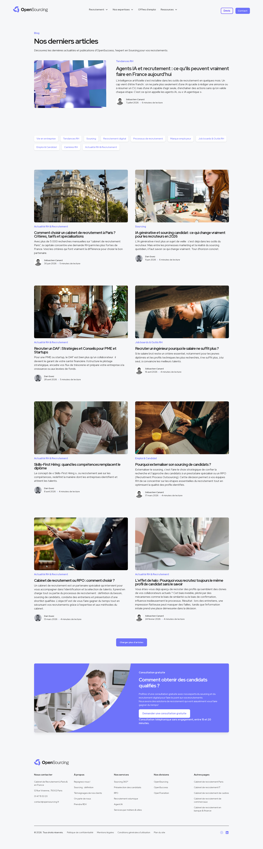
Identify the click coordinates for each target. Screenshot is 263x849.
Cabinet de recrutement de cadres (211, 793)
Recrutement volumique (126, 798)
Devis (227, 10)
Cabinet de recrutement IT (207, 787)
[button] (98, 9)
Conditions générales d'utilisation (133, 832)
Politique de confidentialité (80, 832)
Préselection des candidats (127, 787)
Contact (242, 10)
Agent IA (118, 804)
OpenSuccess (161, 787)
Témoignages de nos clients (88, 793)
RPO (116, 793)
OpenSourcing (161, 781)
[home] (30, 9)
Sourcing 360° (121, 781)
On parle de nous (82, 798)
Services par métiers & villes (128, 810)
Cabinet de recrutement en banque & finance (207, 809)
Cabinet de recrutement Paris (208, 781)
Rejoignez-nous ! (82, 781)
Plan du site (159, 832)
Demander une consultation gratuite (164, 713)
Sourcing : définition (83, 787)
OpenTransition (161, 793)
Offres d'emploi (147, 9)
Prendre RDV (80, 804)
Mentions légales (105, 832)
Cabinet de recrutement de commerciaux (207, 800)
